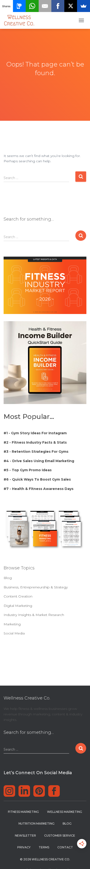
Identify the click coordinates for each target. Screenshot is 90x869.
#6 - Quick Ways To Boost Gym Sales (37, 479)
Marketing (12, 624)
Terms (44, 847)
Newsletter (25, 835)
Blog (8, 578)
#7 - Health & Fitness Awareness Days (38, 489)
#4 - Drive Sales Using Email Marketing (39, 461)
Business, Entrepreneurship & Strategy (36, 587)
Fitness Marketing (23, 812)
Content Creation (18, 596)
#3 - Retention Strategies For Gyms (36, 451)
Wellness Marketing (64, 812)
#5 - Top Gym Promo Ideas (28, 470)
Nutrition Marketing (36, 823)
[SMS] (19, 6)
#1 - (35, 433)
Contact (65, 847)
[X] (70, 6)
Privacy (23, 847)
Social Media (14, 633)
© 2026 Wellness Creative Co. (45, 859)
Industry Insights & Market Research (34, 615)
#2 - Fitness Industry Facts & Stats (35, 442)
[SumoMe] (83, 6)
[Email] (45, 6)
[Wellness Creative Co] (21, 20)
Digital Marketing (18, 605)
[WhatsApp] (32, 6)
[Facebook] (57, 6)
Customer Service (59, 835)
